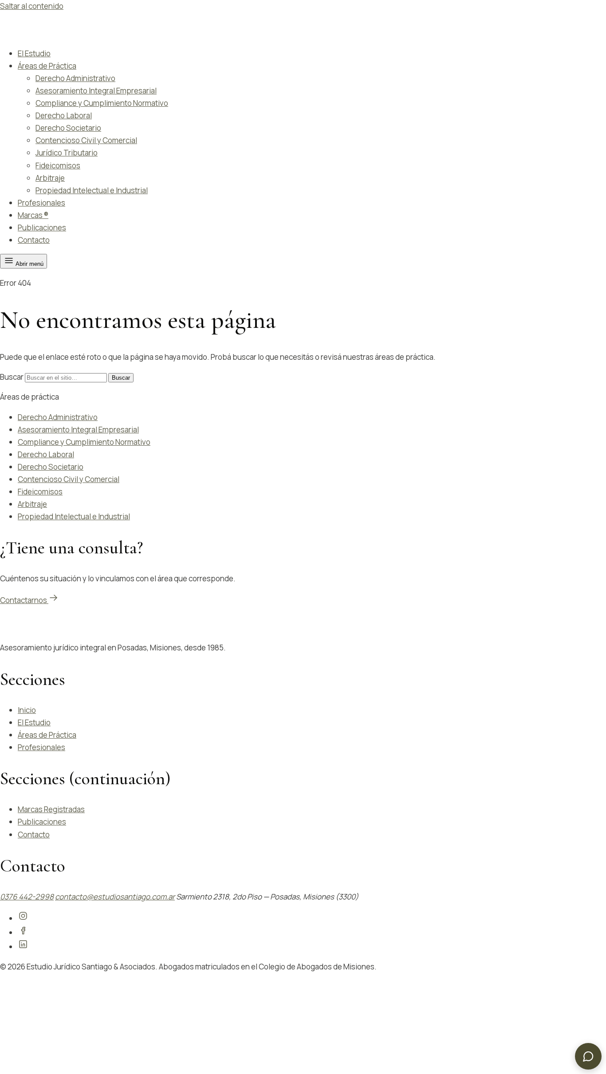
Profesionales (41, 203)
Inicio (27, 710)
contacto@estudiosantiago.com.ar (115, 896)
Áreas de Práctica (47, 66)
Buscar (12, 377)
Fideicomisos (57, 165)
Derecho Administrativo (75, 78)
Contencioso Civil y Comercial (86, 140)
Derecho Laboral (63, 115)
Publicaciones (42, 227)
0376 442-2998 (27, 896)
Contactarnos (24, 600)
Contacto (34, 240)
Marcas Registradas (51, 809)
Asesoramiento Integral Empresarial (96, 91)
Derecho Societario (68, 128)
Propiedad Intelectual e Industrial (91, 190)
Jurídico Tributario (66, 153)
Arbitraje (50, 178)
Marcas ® (33, 215)
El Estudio (34, 53)
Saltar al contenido (31, 6)
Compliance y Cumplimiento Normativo (101, 103)
